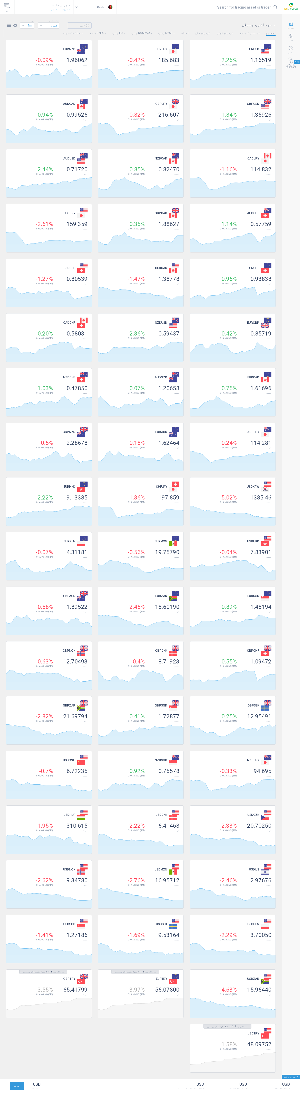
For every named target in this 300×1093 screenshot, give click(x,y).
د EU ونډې (118, 32)
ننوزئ (66, 9)
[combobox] (48, 25)
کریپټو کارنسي (250, 32)
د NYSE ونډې (166, 32)
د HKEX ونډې (98, 32)
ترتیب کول (54, 21)
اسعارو (271, 32)
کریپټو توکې (225, 32)
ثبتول (55, 9)
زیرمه (17, 1085)
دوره (31, 21)
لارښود (82, 25)
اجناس (185, 32)
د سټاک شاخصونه (73, 32)
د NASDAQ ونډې (141, 32)
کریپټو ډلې (202, 32)
